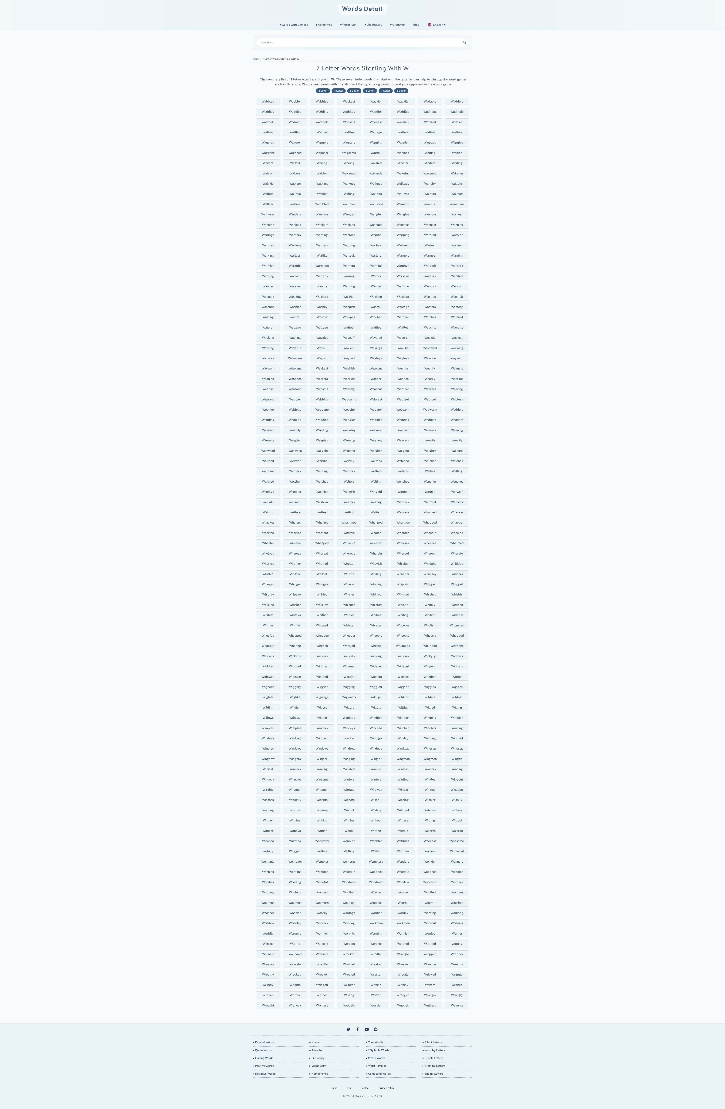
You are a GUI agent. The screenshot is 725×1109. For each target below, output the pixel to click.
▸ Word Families (376, 1065)
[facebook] (357, 1028)
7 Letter (385, 90)
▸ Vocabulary (317, 1065)
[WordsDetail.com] (363, 14)
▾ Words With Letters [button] (294, 24)
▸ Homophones (318, 1073)
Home (256, 59)
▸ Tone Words (374, 1042)
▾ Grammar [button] (397, 24)
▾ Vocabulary (373, 24)
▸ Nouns (314, 1042)
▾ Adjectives (324, 24)
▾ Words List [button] (348, 24)
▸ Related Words (263, 1042)
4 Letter (338, 90)
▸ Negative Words (264, 1073)
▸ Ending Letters (433, 1073)
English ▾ (439, 24)
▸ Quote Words (262, 1050)
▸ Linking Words (263, 1058)
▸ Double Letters (433, 1058)
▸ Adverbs (315, 1050)
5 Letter (354, 90)
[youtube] (366, 1028)
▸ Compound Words (378, 1073)
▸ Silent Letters (432, 1042)
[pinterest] (375, 1028)
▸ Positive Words (263, 1065)
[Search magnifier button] (464, 42)
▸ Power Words (375, 1058)
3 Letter (323, 90)
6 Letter (370, 90)
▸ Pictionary (317, 1058)
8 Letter (401, 90)
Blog (416, 24)
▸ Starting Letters (434, 1065)
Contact (365, 1088)
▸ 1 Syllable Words (377, 1050)
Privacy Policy (386, 1088)
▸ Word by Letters (434, 1050)
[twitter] (348, 1028)
